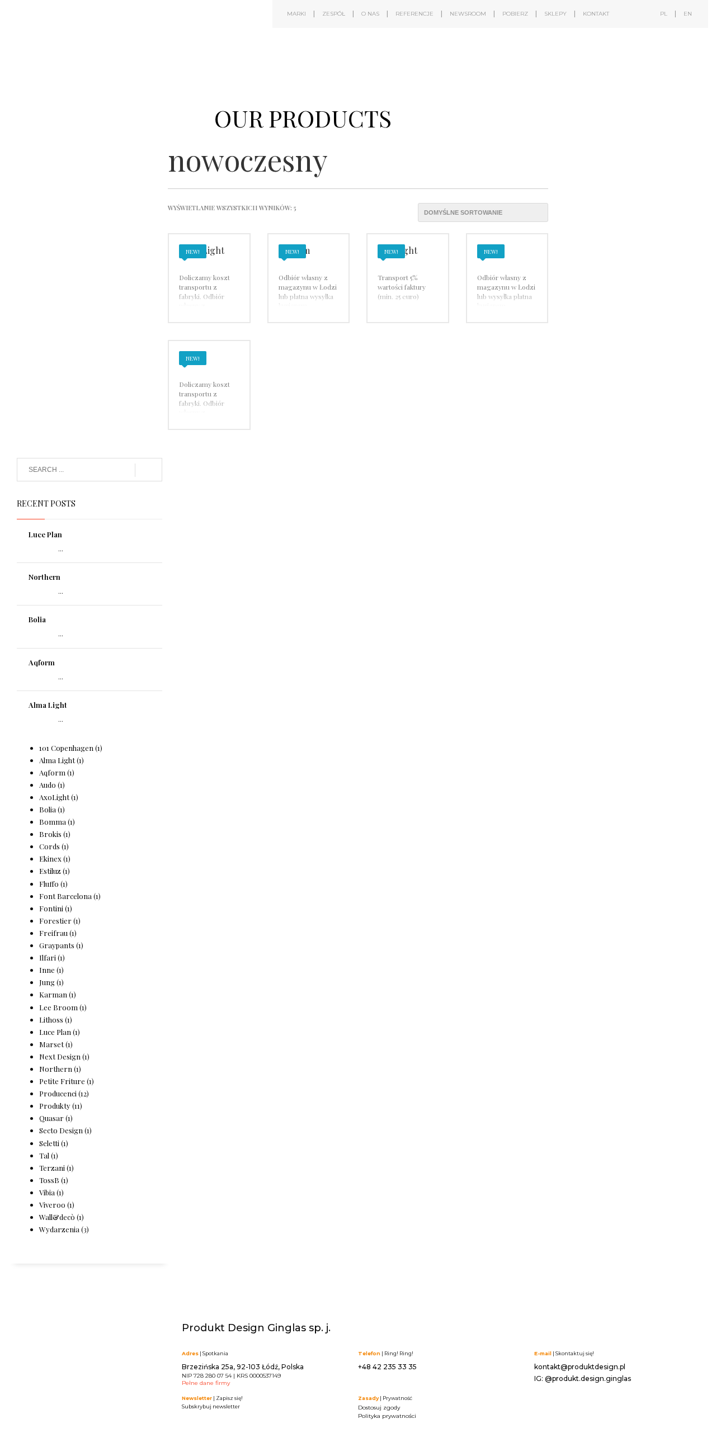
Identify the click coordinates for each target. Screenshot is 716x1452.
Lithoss (51, 1019)
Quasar (51, 1118)
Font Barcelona (65, 896)
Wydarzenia (59, 1229)
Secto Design (61, 1130)
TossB (49, 1180)
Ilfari (47, 957)
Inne (47, 970)
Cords (49, 846)
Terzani (52, 1167)
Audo (47, 784)
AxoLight (54, 797)
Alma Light (48, 705)
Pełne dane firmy (206, 1383)
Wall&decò (57, 1217)
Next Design (60, 1056)
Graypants (56, 945)
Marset (51, 1044)
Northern (44, 576)
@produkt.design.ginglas (588, 1378)
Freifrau (53, 933)
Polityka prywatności (387, 1416)
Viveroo (52, 1204)
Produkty (54, 1105)
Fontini (51, 908)
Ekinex (50, 858)
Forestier (55, 920)
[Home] (106, 49)
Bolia (37, 619)
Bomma (52, 821)
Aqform (42, 662)
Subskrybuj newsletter (211, 1406)
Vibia (47, 1192)
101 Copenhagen (66, 748)
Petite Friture (62, 1081)
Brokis (50, 834)
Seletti (49, 1143)
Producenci (58, 1093)
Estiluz (50, 871)
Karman (53, 994)
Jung (47, 982)
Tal (44, 1155)
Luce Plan (45, 534)
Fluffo (49, 883)
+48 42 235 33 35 (387, 1367)
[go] (148, 470)
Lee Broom (58, 1007)
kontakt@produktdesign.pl (579, 1367)
